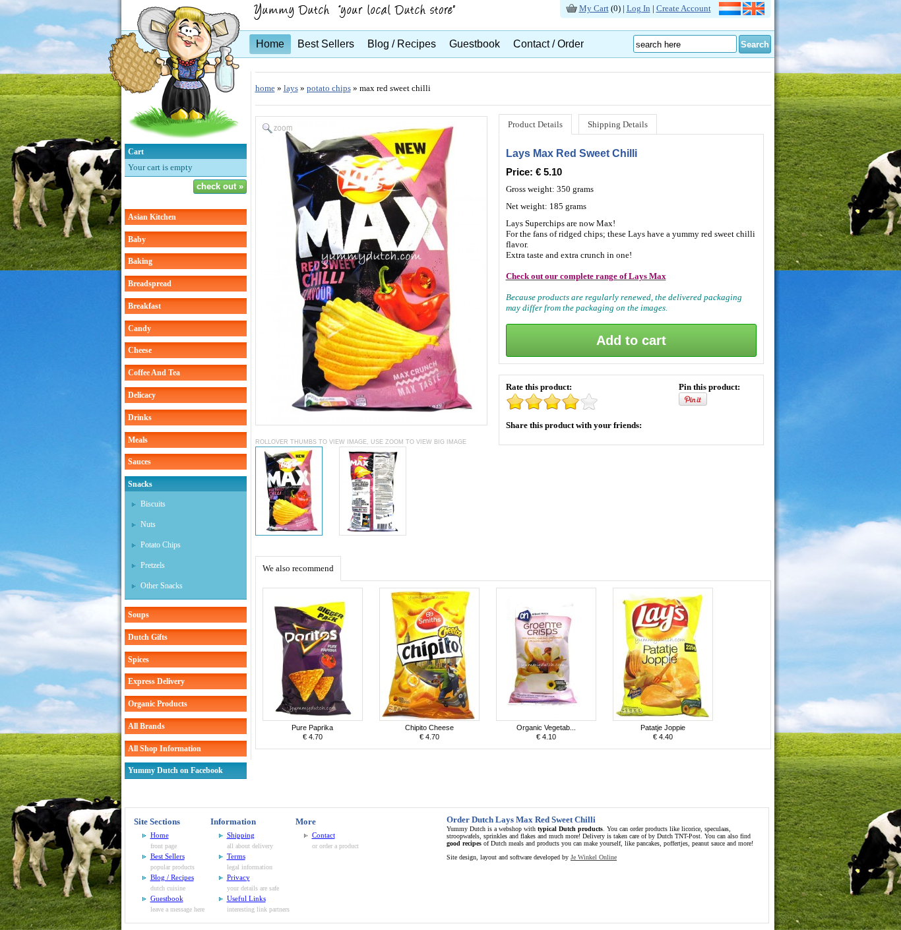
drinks (140, 417)
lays (291, 88)
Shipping (241, 835)
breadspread (149, 283)
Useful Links (246, 898)
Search (755, 44)
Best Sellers (325, 43)
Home (270, 43)
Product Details (535, 124)
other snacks (161, 585)
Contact (323, 835)
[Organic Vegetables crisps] (546, 718)
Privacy (238, 877)
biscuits (153, 504)
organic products (157, 703)
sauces (139, 461)
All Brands (146, 726)
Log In (638, 8)
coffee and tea (154, 372)
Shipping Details (618, 124)
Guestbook (474, 43)
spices (138, 659)
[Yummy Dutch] (174, 141)
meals (138, 440)
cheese (140, 350)
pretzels (152, 565)
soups (138, 614)
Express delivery (156, 681)
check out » (220, 186)
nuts (148, 524)
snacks (140, 484)
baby (137, 239)
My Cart (594, 8)
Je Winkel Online (594, 857)
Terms (236, 856)
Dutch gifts (148, 637)
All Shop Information (164, 748)
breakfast (144, 306)
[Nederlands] (730, 12)
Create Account (683, 8)
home (265, 88)
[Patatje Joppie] (663, 718)
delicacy (142, 395)
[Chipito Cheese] (429, 718)
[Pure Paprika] (313, 718)
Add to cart (631, 340)
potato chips (160, 544)
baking (140, 261)
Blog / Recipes (401, 43)
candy (139, 328)
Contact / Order (548, 43)
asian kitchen (152, 217)
